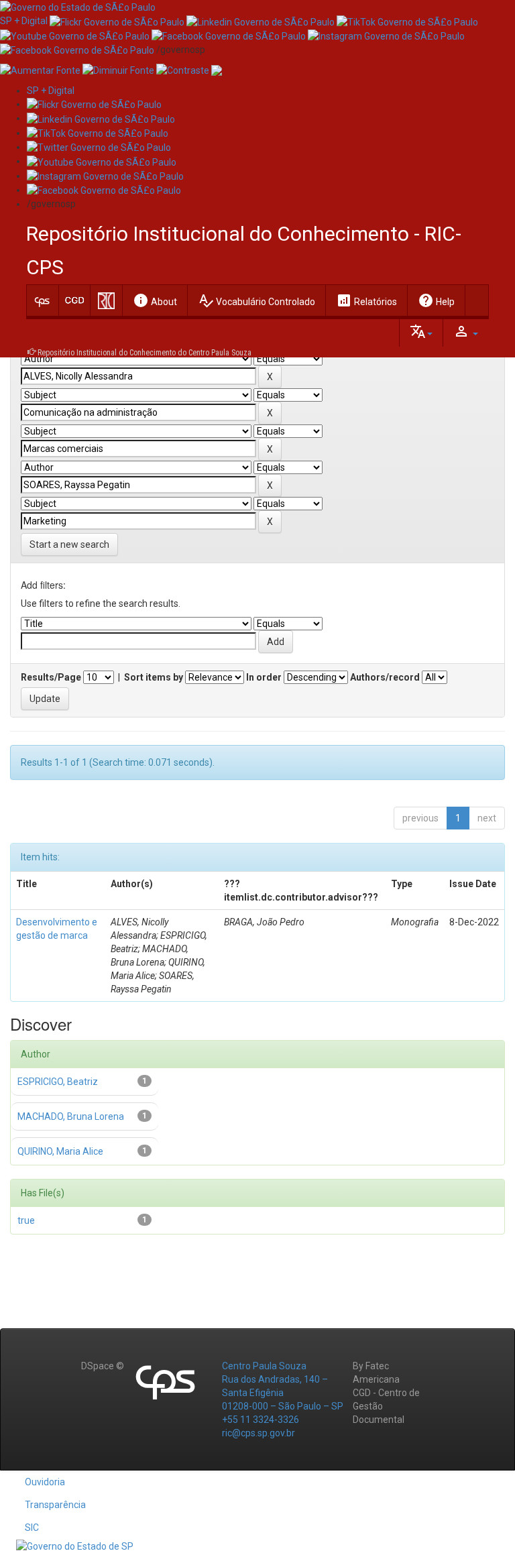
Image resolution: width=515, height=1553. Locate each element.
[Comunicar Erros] (216, 69)
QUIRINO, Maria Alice (60, 1151)
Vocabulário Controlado (256, 300)
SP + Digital (24, 20)
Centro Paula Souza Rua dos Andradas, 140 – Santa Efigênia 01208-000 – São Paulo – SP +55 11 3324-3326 (282, 1393)
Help (436, 300)
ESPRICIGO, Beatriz (57, 1081)
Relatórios (366, 300)
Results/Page (51, 677)
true (26, 1220)
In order (264, 677)
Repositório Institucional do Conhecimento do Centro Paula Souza (144, 352)
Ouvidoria (45, 1482)
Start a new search (69, 544)
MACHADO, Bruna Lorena (70, 1116)
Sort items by (153, 677)
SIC (32, 1527)
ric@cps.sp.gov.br (258, 1433)
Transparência (55, 1504)
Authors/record (385, 677)
